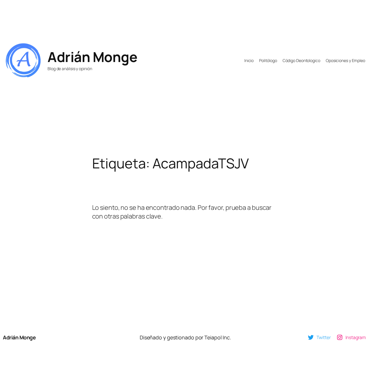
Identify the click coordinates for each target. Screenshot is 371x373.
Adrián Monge (92, 57)
